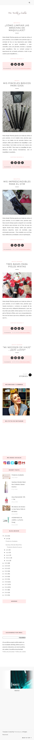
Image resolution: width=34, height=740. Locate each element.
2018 (6, 582)
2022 (6, 571)
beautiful (17, 22)
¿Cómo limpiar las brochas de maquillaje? (17, 28)
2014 (6, 592)
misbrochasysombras (25, 68)
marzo (7, 555)
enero (7, 560)
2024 (6, 566)
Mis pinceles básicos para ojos (17, 84)
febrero (8, 558)
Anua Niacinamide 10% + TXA (18, 498)
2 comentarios (7, 332)
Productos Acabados (18, 475)
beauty (17, 80)
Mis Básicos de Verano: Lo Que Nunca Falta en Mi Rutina (18, 509)
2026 (6, 536)
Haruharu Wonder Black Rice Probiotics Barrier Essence (19, 484)
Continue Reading (16, 58)
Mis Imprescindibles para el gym (17, 182)
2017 (6, 584)
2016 (6, 587)
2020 (6, 576)
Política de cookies (20, 651)
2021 (6, 574)
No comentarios (7, 68)
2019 (6, 579)
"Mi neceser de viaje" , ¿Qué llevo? (17, 348)
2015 (6, 590)
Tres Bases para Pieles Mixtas (17, 265)
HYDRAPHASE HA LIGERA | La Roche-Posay (17, 520)
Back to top (26, 737)
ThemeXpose (18, 732)
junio (7, 550)
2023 (6, 568)
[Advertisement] (14, 616)
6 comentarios (7, 166)
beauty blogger (17, 261)
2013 (6, 595)
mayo (7, 552)
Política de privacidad (8, 651)
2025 (6, 563)
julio (7, 538)
